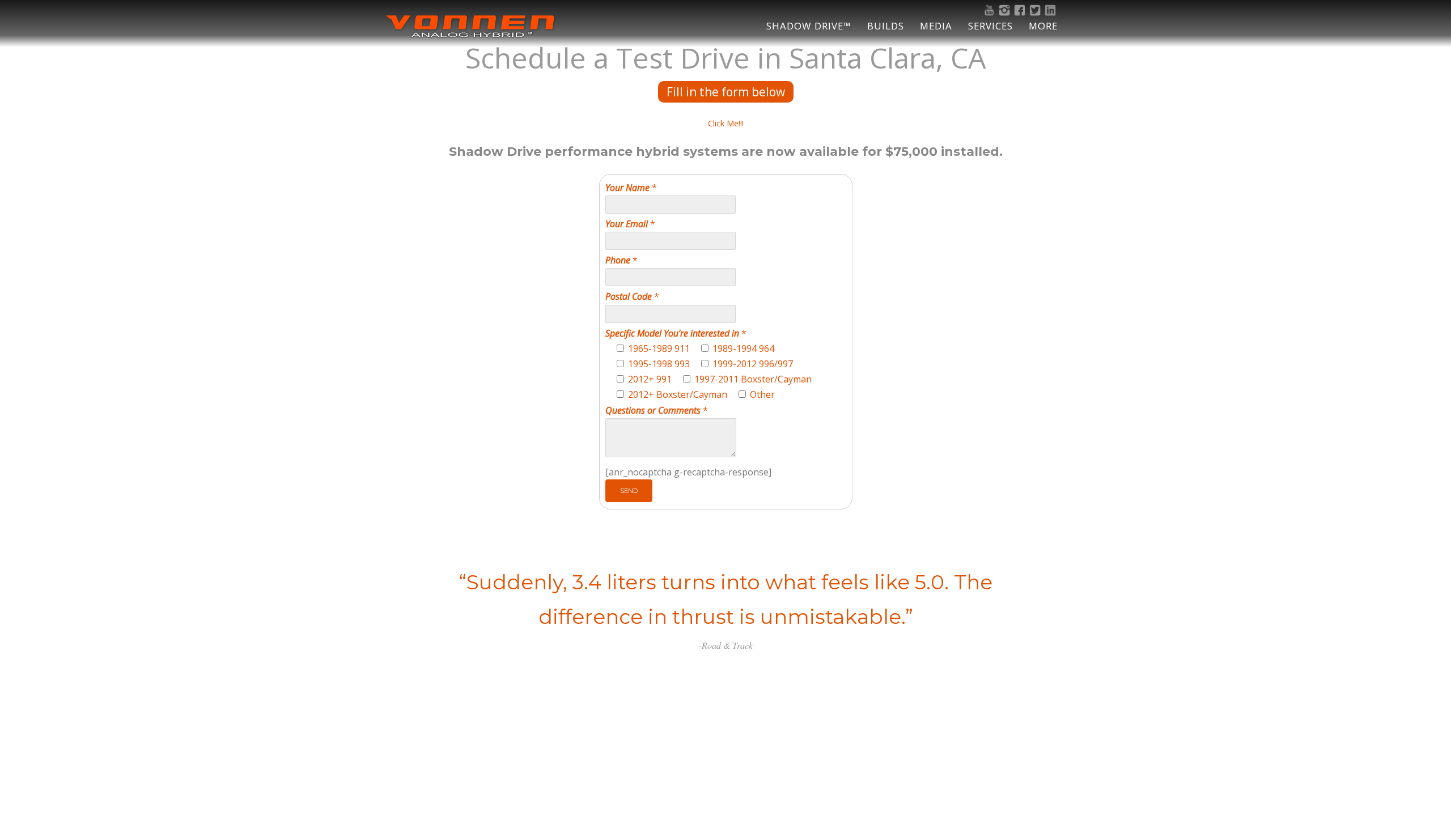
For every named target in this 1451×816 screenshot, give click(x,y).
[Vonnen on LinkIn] (1052, 10)
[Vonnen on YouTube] (990, 10)
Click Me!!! (726, 123)
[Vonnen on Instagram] (1006, 10)
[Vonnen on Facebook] (1021, 10)
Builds (885, 25)
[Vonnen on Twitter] (1036, 10)
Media (936, 25)
